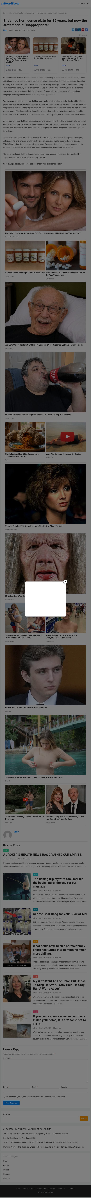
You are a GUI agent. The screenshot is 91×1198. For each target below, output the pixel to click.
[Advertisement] (45, 598)
